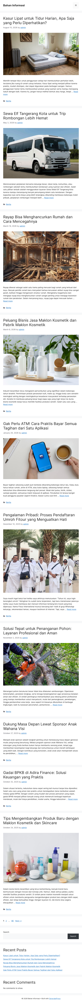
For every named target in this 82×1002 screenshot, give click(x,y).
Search (6, 932)
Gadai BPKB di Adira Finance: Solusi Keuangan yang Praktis (34, 774)
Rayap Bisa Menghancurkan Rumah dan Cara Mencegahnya (29, 963)
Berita (8, 101)
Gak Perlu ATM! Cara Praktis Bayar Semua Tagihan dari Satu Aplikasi (40, 425)
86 (12, 921)
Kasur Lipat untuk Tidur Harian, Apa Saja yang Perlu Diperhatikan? (38, 20)
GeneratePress (55, 999)
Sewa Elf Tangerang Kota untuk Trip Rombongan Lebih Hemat (34, 115)
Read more (49, 198)
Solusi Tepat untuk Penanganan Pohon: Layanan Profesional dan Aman (37, 630)
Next (18, 921)
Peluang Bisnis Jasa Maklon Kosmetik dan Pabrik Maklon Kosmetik (39, 322)
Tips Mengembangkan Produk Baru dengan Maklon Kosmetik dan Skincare (41, 820)
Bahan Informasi (14, 5)
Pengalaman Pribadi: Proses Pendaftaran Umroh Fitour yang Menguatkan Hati (39, 517)
